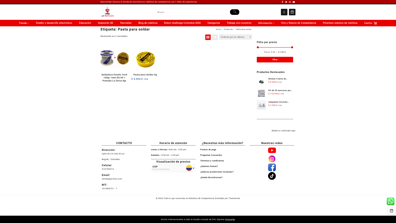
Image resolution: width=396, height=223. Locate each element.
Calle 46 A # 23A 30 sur (113, 154)
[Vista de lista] (215, 37)
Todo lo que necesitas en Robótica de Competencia (189, 198)
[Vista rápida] (109, 86)
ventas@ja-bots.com (112, 179)
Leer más (103, 86)
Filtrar (275, 59)
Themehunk (234, 198)
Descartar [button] (230, 219)
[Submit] (234, 12)
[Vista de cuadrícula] (208, 37)
